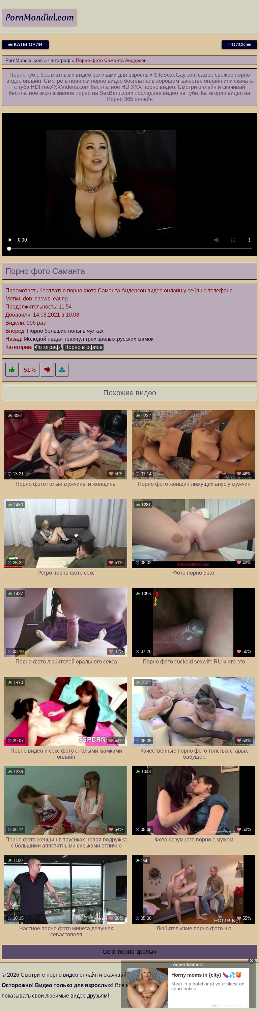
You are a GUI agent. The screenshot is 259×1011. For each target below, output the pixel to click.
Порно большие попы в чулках (65, 331)
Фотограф (47, 347)
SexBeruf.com (116, 93)
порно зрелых (137, 951)
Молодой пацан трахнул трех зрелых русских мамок (88, 339)
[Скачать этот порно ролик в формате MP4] (61, 370)
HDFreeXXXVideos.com (60, 87)
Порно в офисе (83, 347)
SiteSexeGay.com (175, 75)
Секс (109, 951)
